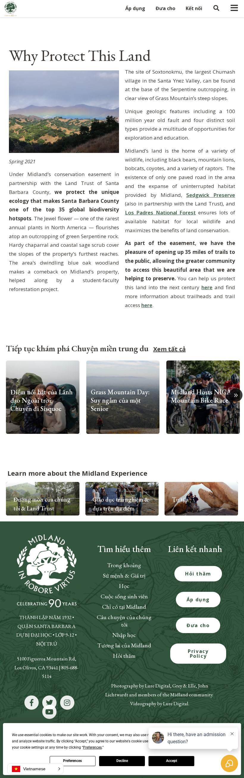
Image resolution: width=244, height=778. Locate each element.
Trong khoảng (124, 565)
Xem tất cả (169, 349)
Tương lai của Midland (124, 645)
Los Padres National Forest (160, 212)
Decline (122, 761)
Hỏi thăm (124, 656)
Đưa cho (198, 625)
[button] (35, 768)
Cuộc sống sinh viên (124, 596)
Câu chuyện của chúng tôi (124, 620)
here (206, 287)
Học (124, 586)
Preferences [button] (92, 747)
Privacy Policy (198, 653)
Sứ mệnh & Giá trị (124, 575)
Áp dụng (198, 599)
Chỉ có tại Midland (124, 607)
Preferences (72, 761)
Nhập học (124, 635)
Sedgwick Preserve (210, 195)
